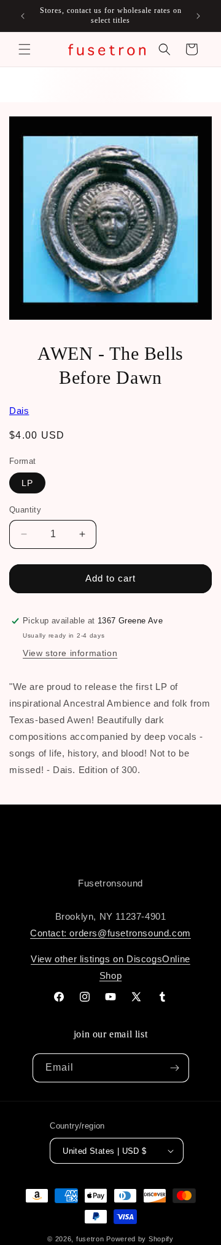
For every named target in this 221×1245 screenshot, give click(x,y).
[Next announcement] (198, 16)
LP (27, 483)
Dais (19, 410)
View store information (70, 653)
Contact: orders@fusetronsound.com (110, 933)
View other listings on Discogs (96, 959)
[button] (24, 49)
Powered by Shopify (140, 1239)
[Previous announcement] (22, 16)
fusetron (90, 1239)
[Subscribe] (174, 1067)
